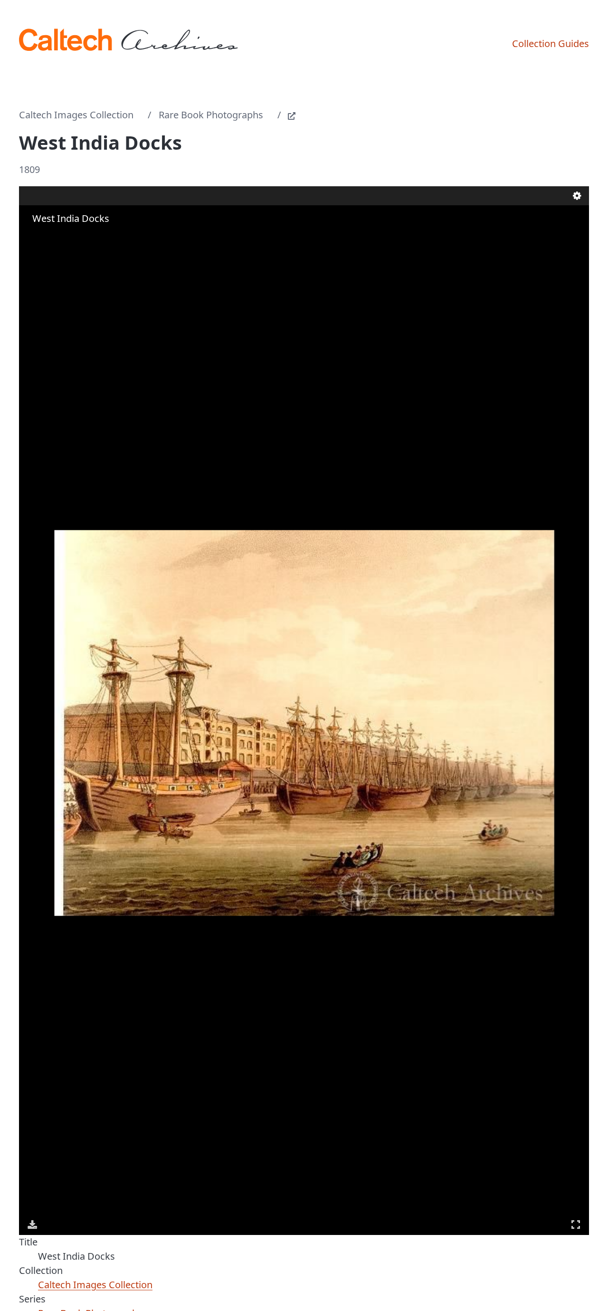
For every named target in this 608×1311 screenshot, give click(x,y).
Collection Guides (550, 43)
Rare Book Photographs (211, 114)
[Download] (32, 1224)
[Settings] (577, 195)
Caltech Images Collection (76, 114)
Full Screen (575, 1224)
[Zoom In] (33, 237)
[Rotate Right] (59, 237)
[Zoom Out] (46, 237)
